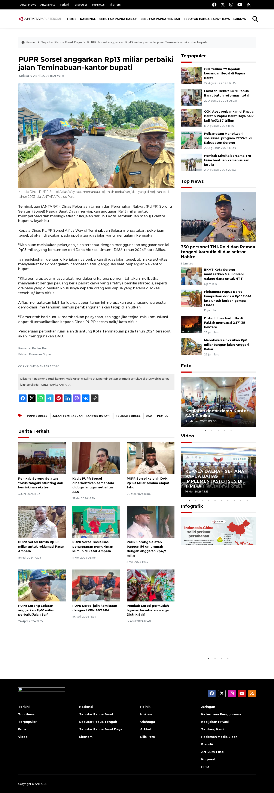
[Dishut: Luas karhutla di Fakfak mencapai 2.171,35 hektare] (191, 324)
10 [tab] (247, 500)
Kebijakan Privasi (215, 722)
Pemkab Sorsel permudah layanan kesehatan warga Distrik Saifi (148, 610)
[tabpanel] (218, 402)
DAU (149, 415)
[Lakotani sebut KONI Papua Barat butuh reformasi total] (191, 97)
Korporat (208, 759)
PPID (205, 767)
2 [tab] (212, 430)
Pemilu (162, 415)
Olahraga (147, 722)
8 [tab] (234, 500)
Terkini (64, 4)
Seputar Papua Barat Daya (207, 19)
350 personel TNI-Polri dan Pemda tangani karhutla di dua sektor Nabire (218, 251)
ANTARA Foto (212, 752)
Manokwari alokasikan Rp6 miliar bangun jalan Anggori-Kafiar (227, 344)
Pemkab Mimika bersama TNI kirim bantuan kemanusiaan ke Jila (227, 160)
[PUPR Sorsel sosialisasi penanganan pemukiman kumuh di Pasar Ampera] (96, 522)
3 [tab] (218, 430)
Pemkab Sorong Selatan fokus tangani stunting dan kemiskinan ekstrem (40, 483)
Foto (186, 365)
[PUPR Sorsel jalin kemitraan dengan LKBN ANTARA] (96, 585)
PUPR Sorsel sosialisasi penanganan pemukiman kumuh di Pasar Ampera (92, 546)
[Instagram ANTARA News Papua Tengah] (231, 5)
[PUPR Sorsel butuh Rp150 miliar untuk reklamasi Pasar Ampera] (42, 522)
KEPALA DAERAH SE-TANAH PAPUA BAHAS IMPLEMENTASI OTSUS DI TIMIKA (216, 479)
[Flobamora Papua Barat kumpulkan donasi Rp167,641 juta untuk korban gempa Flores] (191, 298)
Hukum (146, 714)
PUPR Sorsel (37, 415)
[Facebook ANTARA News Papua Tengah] (214, 5)
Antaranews (28, 4)
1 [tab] (205, 430)
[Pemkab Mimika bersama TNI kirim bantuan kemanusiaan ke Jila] (191, 162)
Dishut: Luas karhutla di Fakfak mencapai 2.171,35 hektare (224, 322)
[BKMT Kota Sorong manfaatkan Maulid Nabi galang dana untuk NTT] (191, 276)
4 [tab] (225, 430)
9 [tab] (241, 500)
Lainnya (240, 19)
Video (187, 435)
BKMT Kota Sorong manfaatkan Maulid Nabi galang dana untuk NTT (224, 274)
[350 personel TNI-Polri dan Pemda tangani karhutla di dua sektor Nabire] (218, 217)
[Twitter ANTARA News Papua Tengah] (223, 5)
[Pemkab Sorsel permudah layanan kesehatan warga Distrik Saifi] (150, 585)
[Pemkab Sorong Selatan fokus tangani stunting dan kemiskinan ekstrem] (42, 458)
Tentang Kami (212, 729)
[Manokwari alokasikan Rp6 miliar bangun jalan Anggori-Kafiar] (191, 346)
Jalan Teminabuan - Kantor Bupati (81, 415)
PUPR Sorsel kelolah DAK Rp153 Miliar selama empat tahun (148, 483)
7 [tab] (228, 500)
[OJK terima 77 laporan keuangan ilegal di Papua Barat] (191, 75)
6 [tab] (221, 500)
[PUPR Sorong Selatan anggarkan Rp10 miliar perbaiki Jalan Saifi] (42, 585)
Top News (98, 4)
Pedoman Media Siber (219, 737)
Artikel (145, 729)
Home (71, 19)
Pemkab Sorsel (128, 415)
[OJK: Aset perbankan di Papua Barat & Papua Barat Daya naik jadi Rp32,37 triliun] (191, 118)
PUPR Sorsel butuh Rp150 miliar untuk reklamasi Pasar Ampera (41, 546)
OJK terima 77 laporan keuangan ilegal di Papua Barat (224, 73)
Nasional (88, 19)
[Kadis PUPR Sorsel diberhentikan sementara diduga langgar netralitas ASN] (96, 458)
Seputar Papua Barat (118, 19)
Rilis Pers (115, 4)
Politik (145, 707)
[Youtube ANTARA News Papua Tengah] (239, 5)
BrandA (207, 744)
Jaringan (208, 707)
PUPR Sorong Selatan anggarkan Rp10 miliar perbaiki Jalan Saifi (36, 610)
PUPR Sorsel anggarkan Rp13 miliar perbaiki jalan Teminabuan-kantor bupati (147, 42)
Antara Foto (47, 4)
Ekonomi (86, 737)
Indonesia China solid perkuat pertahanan (217, 641)
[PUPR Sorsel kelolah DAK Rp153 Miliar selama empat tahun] (150, 458)
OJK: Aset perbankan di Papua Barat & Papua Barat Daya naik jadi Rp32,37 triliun (228, 116)
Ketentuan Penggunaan (221, 714)
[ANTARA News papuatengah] (39, 18)
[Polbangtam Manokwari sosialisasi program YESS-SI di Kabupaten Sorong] (191, 140)
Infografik (192, 506)
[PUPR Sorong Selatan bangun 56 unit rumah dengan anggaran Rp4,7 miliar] (150, 522)
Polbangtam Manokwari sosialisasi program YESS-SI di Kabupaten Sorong (228, 138)
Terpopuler (80, 4)
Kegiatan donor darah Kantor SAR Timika (216, 413)
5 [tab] (231, 430)
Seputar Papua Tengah (160, 19)
